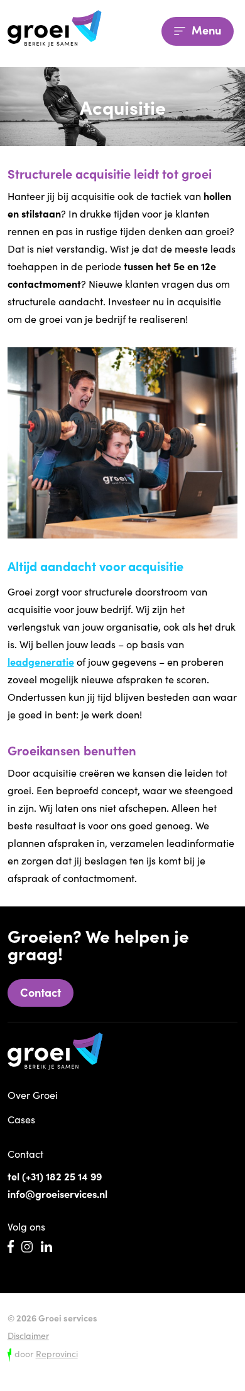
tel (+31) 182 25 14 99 (55, 1176)
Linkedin (46, 1246)
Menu (205, 30)
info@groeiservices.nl (57, 1193)
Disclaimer (28, 1335)
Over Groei (33, 1094)
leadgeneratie (41, 661)
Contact (40, 992)
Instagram (27, 1246)
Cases (21, 1119)
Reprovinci (57, 1353)
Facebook (11, 1246)
